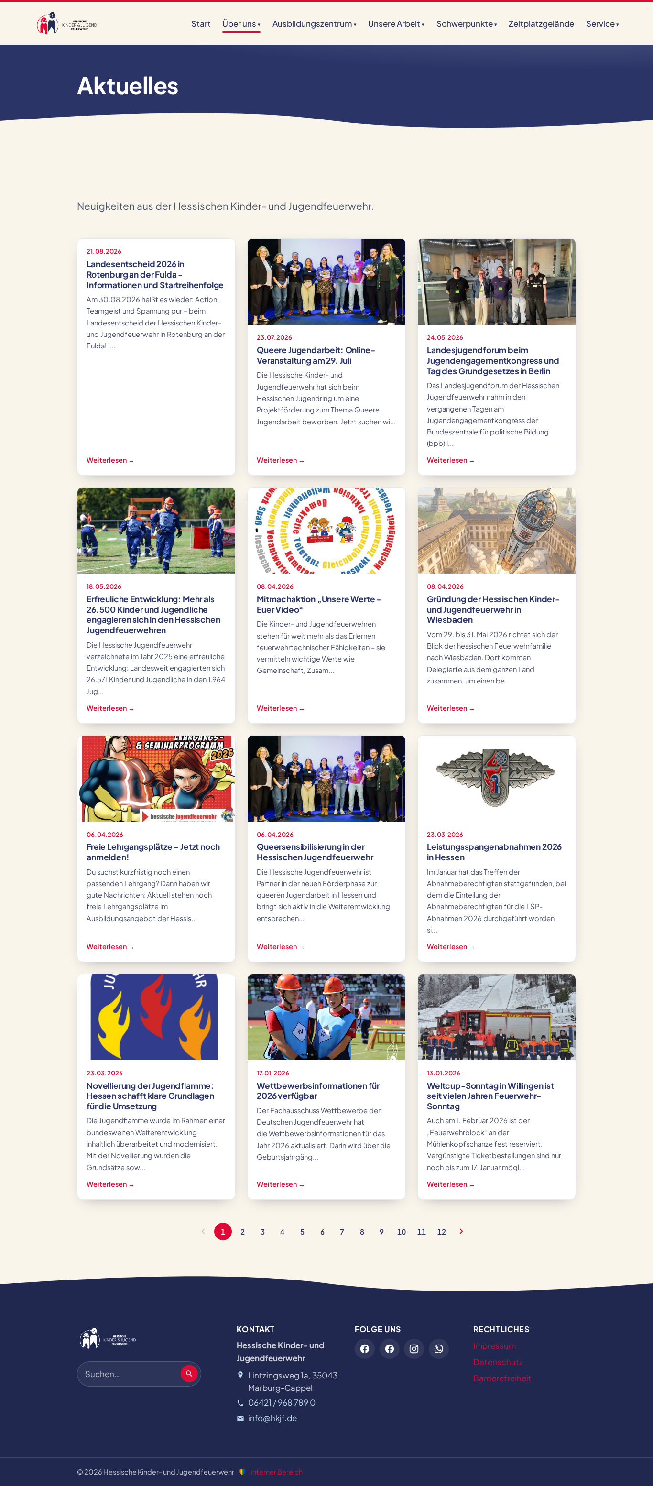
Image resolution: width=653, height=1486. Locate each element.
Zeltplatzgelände (541, 23)
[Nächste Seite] (461, 1231)
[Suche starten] (189, 1373)
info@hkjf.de (272, 1417)
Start (201, 23)
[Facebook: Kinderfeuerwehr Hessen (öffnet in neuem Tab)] (390, 1349)
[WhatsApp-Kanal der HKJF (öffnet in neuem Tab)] (439, 1349)
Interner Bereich (276, 1471)
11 (421, 1231)
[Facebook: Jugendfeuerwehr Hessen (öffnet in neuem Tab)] (365, 1349)
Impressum (494, 1345)
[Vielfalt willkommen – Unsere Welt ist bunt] (242, 1471)
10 (401, 1231)
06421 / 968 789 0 (282, 1402)
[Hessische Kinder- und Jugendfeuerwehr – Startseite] (67, 23)
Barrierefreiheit (502, 1378)
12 (441, 1231)
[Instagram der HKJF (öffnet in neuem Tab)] (414, 1349)
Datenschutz (498, 1361)
